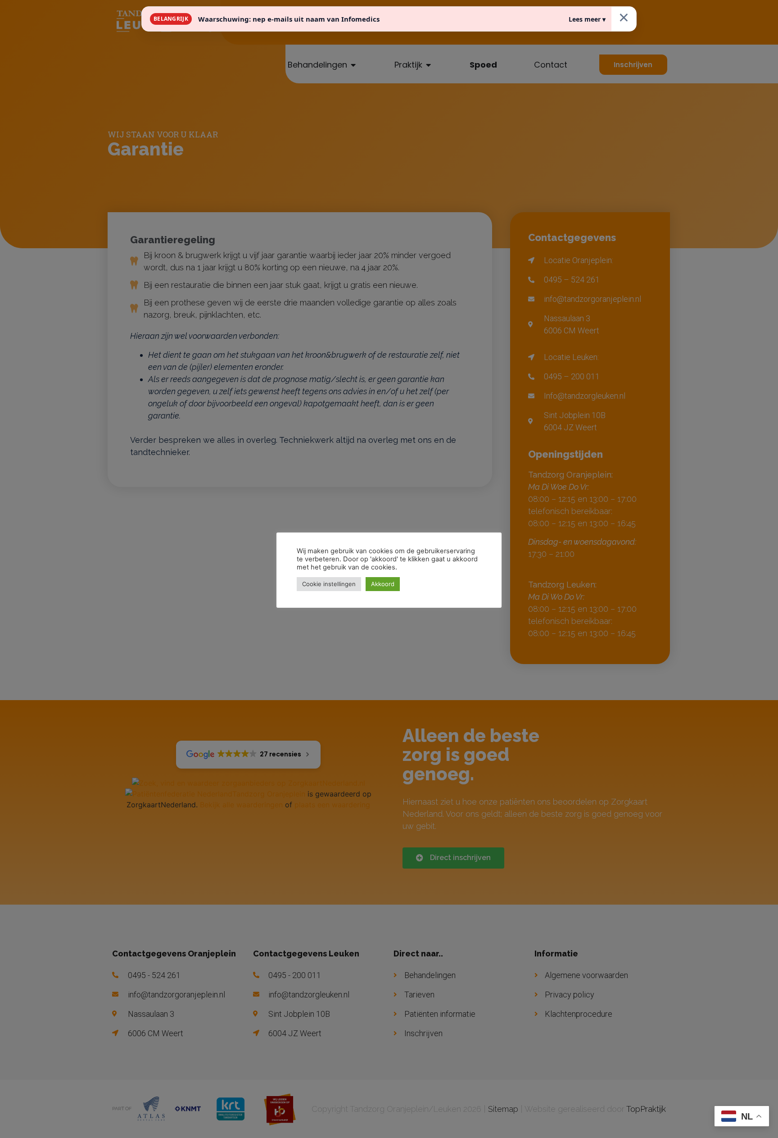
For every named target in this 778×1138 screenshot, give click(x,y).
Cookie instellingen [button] (329, 583)
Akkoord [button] (382, 583)
